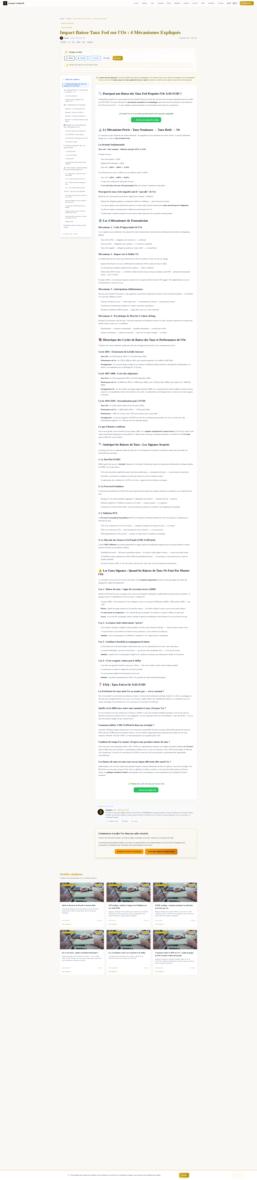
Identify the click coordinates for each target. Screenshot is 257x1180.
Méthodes (177, 3)
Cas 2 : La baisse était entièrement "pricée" (75, 180)
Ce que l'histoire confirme (71, 143)
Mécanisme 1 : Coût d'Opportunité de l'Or (75, 109)
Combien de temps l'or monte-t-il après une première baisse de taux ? (75, 213)
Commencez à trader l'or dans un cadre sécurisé (75, 228)
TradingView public (113, 821)
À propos (220, 3)
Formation (160, 3)
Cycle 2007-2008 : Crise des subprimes (74, 134)
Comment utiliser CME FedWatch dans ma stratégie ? (75, 208)
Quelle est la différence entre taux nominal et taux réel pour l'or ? (75, 203)
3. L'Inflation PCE (69, 160)
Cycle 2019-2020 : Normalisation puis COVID (75, 139)
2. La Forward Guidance (71, 156)
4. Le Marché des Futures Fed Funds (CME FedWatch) (75, 164)
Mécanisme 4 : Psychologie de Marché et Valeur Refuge (76, 120)
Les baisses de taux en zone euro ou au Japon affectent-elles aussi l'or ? (76, 218)
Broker (169, 3)
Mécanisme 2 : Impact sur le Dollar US (74, 112)
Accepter (184, 1175)
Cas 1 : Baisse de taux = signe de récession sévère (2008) (75, 176)
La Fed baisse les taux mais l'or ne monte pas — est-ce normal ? (76, 197)
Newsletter (211, 3)
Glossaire (186, 3)
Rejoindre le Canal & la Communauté (129, 851)
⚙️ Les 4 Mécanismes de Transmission (75, 105)
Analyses (144, 3)
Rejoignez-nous (246, 3)
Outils (203, 3)
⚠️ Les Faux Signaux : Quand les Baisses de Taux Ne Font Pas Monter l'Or (75, 170)
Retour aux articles (68, 23)
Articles (69, 18)
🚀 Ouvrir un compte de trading (146, 120)
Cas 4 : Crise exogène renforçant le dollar (75, 189)
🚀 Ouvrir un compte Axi (146, 790)
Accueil (136, 3)
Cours (152, 3)
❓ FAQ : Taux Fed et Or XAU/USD (74, 193)
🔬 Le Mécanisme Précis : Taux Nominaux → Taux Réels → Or (76, 91)
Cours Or (195, 3)
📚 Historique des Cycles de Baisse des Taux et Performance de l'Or (75, 126)
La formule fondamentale (71, 96)
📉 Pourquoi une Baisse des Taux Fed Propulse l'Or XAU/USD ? (74, 85)
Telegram (126, 821)
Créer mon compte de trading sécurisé (161, 851)
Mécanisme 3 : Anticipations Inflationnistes (75, 116)
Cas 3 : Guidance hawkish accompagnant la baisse (75, 184)
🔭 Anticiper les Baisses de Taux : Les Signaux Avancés (74, 148)
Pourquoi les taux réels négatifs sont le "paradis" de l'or (74, 100)
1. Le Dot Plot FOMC (70, 153)
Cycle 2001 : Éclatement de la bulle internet (75, 131)
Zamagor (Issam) (69, 223)
